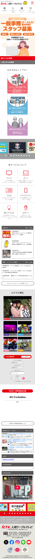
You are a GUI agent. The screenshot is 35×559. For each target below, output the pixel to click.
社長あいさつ (15, 517)
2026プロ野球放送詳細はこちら (17, 423)
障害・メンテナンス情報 (30, 11)
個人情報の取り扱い (11, 519)
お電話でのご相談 (13, 11)
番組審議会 (27, 519)
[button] (17, 35)
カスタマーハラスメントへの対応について (17, 283)
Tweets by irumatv (8, 459)
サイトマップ (23, 522)
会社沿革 (9, 517)
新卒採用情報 (15, 522)
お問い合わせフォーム (22, 11)
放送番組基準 (20, 519)
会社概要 (4, 10)
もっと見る (29, 228)
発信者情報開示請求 (24, 517)
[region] (17, 35)
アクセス (3, 522)
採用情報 (9, 522)
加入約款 (3, 519)
